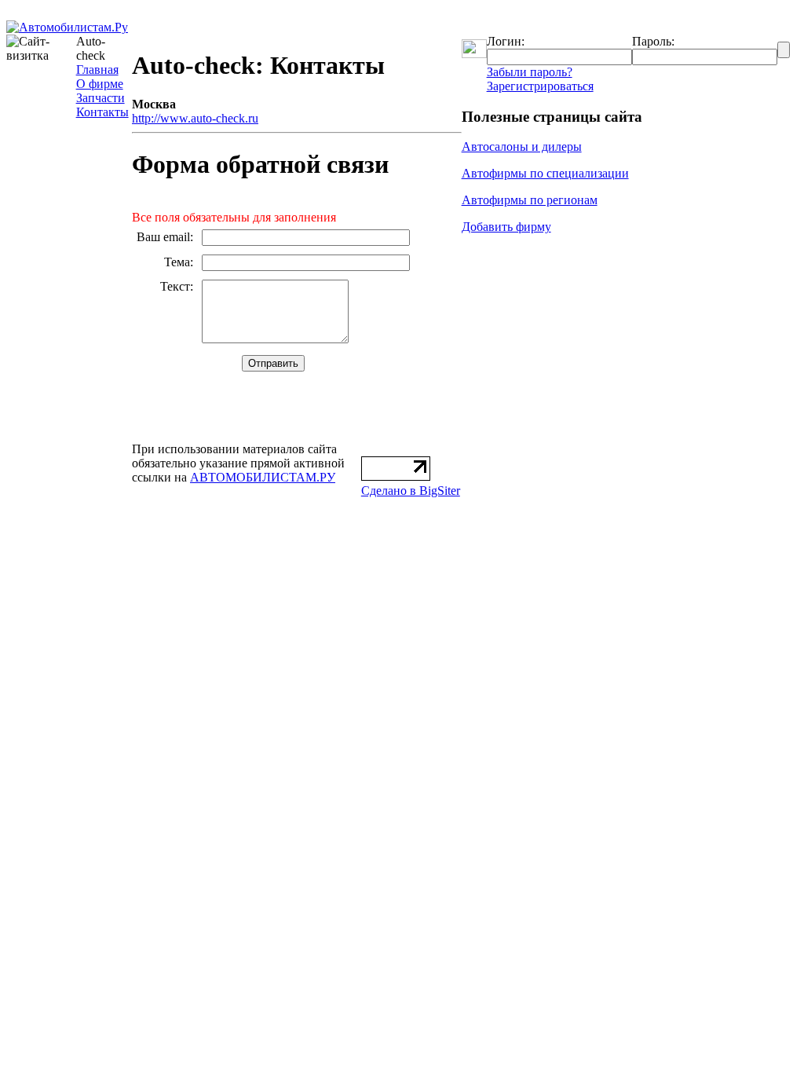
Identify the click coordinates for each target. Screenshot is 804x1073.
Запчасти (100, 97)
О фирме (99, 83)
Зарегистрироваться (540, 86)
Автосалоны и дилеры (522, 146)
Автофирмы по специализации (545, 173)
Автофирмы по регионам (530, 200)
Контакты (102, 112)
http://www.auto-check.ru (195, 118)
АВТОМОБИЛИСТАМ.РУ (262, 477)
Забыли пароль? (529, 72)
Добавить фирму (506, 226)
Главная (97, 69)
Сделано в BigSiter (410, 490)
